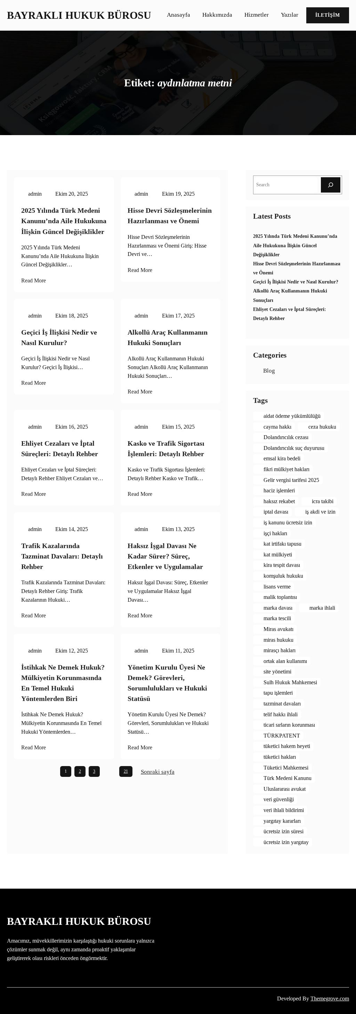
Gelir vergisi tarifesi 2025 (291, 480)
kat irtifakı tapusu (282, 544)
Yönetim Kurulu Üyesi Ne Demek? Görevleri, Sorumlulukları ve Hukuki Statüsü (167, 682)
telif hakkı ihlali (281, 714)
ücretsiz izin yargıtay (286, 842)
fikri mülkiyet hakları (286, 469)
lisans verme (277, 587)
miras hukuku (278, 640)
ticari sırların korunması (289, 725)
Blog (269, 370)
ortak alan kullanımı (285, 661)
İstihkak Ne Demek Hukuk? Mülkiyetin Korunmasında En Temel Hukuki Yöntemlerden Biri (63, 682)
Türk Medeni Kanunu (288, 778)
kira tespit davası (282, 565)
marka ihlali (322, 608)
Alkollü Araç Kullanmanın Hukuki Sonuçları (168, 337)
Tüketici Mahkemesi (286, 768)
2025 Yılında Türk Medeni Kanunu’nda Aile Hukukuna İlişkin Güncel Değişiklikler (63, 220)
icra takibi (322, 501)
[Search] (330, 184)
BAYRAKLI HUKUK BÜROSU (79, 15)
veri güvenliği (279, 799)
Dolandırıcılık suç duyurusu (294, 448)
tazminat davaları (282, 704)
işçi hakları (275, 533)
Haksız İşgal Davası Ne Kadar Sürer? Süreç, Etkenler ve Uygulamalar (165, 556)
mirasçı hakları (280, 650)
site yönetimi (277, 671)
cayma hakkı (277, 427)
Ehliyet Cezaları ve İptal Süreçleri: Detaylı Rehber (59, 448)
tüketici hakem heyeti (287, 746)
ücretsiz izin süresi (284, 831)
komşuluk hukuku (283, 576)
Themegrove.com (329, 998)
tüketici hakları (280, 757)
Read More (33, 280)
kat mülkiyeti (278, 554)
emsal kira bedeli (282, 458)
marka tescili (277, 618)
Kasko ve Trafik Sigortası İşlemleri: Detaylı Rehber (166, 448)
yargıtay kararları (282, 821)
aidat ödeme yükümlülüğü (292, 416)
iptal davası (276, 512)
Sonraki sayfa (158, 772)
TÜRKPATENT (282, 736)
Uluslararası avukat (285, 789)
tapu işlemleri (278, 693)
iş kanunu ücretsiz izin (288, 522)
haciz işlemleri (279, 490)
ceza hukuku (322, 427)
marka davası (278, 608)
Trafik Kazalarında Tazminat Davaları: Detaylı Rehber (62, 556)
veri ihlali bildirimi (284, 810)
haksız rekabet (279, 501)
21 (126, 771)
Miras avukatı (278, 629)
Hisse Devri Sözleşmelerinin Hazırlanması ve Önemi (170, 215)
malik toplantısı (280, 597)
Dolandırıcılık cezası (286, 437)
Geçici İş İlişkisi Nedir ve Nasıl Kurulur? (59, 337)
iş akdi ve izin (320, 512)
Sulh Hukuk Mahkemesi (290, 682)
